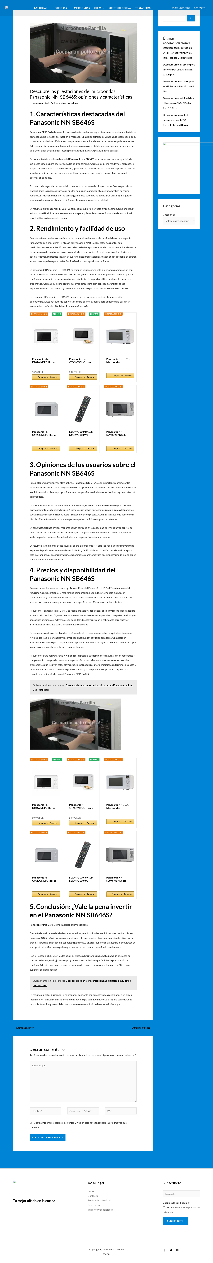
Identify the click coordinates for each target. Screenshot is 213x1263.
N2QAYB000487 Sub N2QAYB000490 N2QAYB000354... (81, 433)
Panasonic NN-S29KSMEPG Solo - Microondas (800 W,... (118, 433)
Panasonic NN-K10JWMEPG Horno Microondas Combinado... (44, 360)
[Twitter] (170, 1250)
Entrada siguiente (142, 1027)
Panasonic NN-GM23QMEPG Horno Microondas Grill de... (44, 433)
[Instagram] (177, 1250)
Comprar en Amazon (47, 377)
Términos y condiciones (100, 1209)
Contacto (200, 8)
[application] (48, 8)
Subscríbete (175, 1221)
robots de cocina (120, 8)
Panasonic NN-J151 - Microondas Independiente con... (118, 360)
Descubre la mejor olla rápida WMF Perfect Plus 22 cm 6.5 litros (178, 86)
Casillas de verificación (177, 1202)
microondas (82, 8)
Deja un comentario (40, 102)
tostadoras (142, 8)
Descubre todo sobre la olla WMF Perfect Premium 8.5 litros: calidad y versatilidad (177, 52)
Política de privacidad (99, 1200)
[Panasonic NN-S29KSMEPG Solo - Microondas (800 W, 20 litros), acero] (120, 409)
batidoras (40, 8)
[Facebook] (164, 1250)
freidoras (60, 8)
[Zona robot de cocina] (17, 7)
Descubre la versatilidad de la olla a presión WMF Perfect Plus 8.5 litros (178, 103)
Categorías (169, 214)
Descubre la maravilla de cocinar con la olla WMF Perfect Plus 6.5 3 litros (176, 119)
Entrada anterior (23, 1027)
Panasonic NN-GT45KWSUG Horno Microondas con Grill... (82, 360)
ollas (97, 8)
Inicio (91, 1191)
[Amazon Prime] (55, 367)
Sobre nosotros (181, 8)
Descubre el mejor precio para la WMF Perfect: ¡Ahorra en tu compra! (179, 69)
